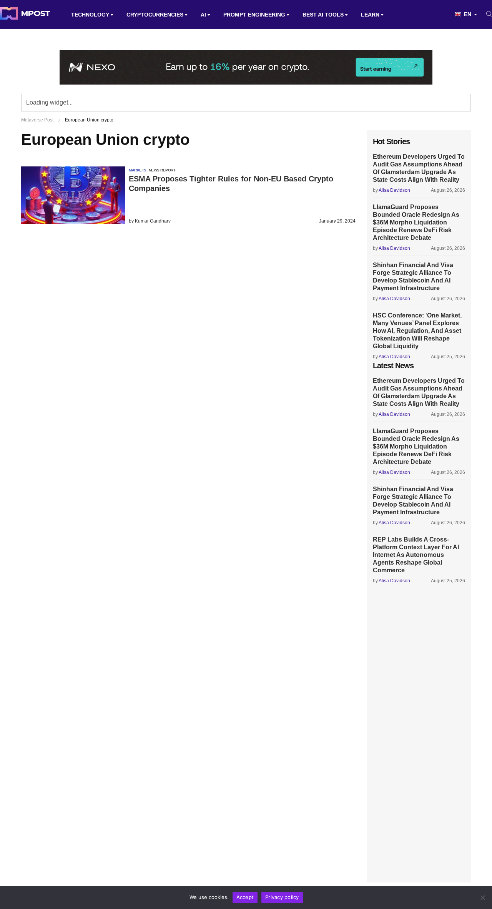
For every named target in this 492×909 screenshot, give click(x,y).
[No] (482, 897)
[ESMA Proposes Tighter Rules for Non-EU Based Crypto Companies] (73, 222)
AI (203, 15)
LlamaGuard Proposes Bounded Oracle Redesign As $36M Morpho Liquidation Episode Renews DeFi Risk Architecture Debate (416, 222)
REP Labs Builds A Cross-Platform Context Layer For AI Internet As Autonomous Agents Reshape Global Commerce (416, 554)
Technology (90, 15)
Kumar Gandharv (153, 221)
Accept (245, 897)
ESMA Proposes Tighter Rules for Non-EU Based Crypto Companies (231, 183)
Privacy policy (282, 897)
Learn (370, 15)
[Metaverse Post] (25, 14)
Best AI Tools (323, 15)
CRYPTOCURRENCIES (154, 15)
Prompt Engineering (254, 15)
